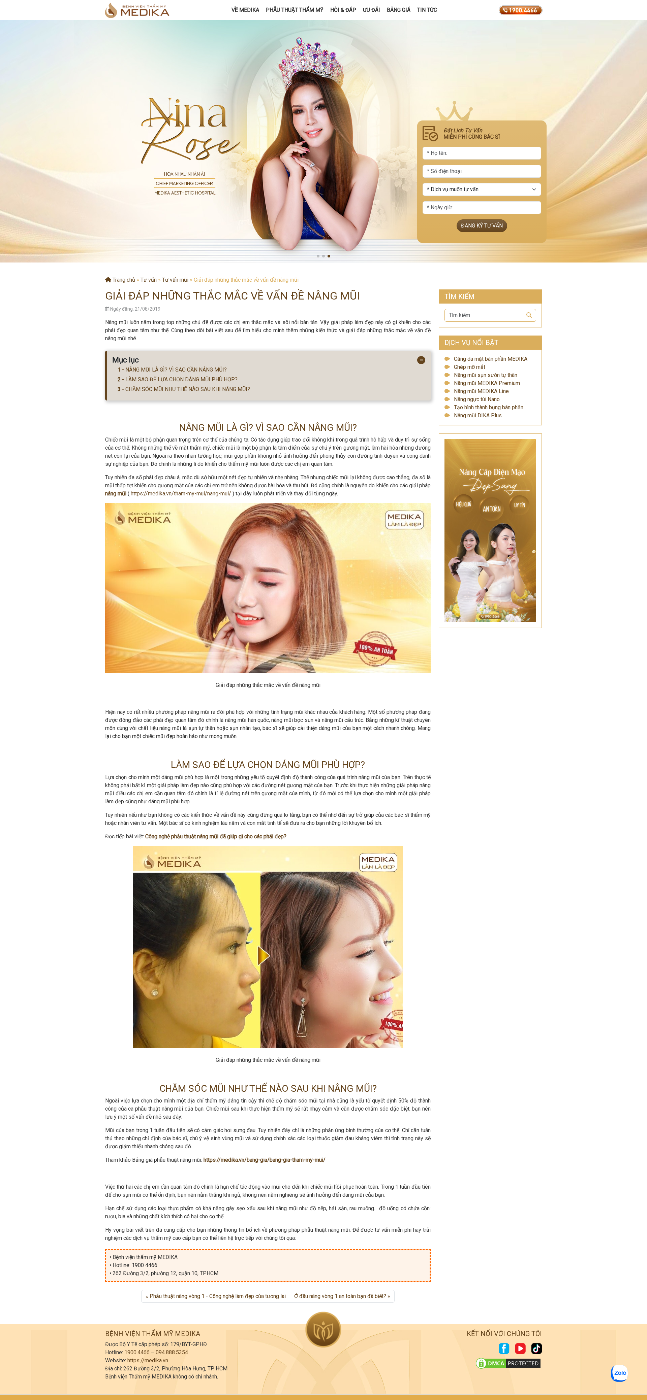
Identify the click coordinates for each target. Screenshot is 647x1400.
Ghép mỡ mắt (469, 367)
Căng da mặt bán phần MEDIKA (490, 359)
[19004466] (520, 10)
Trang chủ (123, 280)
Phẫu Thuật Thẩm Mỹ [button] (295, 10)
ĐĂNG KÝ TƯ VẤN (482, 225)
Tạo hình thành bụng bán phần (488, 407)
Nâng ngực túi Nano (477, 399)
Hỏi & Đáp (343, 10)
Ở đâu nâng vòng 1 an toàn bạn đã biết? (340, 1296)
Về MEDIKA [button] (245, 10)
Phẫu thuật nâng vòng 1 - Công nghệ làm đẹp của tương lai (218, 1296)
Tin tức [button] (427, 10)
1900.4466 (137, 1352)
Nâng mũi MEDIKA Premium (487, 383)
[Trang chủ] (137, 10)
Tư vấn (149, 280)
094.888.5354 (172, 1352)
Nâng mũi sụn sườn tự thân (485, 375)
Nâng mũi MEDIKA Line (481, 391)
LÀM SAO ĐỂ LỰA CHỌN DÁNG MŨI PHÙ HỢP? (181, 379)
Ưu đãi (371, 10)
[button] (318, 256)
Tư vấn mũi (175, 280)
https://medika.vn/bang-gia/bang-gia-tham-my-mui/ (265, 1160)
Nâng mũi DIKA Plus (478, 415)
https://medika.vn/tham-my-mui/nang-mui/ (181, 493)
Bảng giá (398, 10)
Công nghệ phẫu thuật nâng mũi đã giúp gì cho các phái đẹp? (215, 836)
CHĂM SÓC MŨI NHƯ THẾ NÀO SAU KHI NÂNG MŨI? (187, 389)
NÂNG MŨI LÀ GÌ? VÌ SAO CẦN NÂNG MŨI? (176, 369)
